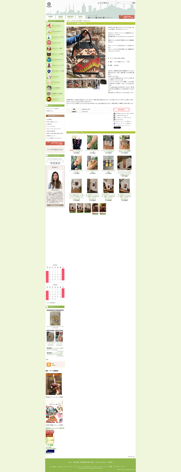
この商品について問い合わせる (123, 117)
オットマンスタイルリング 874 (59, 343)
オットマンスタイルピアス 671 (55, 326)
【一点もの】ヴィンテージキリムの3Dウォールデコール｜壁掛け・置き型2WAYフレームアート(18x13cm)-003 (124, 196)
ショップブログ (70, 17)
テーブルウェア (56, 82)
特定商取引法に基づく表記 (87, 462)
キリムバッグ (86, 20)
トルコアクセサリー (57, 31)
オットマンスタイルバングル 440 (76, 171)
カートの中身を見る (55, 143)
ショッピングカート (126, 17)
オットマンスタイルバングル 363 (50, 343)
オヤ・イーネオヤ (56, 25)
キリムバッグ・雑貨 (57, 48)
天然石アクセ (49, 111)
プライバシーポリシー (101, 462)
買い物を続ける (119, 119)
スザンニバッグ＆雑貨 (57, 54)
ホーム (50, 17)
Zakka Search (49, 453)
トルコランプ (55, 99)
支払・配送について (60, 17)
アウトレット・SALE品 (52, 108)
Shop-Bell (49, 435)
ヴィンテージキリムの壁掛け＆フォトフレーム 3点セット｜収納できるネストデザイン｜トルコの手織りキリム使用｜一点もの (87, 212)
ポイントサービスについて (54, 128)
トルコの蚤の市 (56, 88)
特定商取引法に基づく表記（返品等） (125, 113)
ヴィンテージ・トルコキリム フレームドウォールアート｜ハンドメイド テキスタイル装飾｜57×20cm (124, 172)
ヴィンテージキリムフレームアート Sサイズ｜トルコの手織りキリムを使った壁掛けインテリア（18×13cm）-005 (81, 212)
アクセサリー (50, 451)
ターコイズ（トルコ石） (58, 37)
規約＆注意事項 (51, 131)
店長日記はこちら (55, 205)
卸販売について (51, 135)
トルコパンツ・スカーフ (58, 65)
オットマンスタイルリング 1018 (93, 171)
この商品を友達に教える (121, 115)
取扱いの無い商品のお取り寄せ (55, 133)
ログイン (92, 17)
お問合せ (80, 17)
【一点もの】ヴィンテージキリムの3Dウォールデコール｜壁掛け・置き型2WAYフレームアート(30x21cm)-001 (92, 196)
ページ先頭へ (131, 456)
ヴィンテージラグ (56, 42)
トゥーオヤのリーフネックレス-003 (77, 151)
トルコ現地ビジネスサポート (54, 138)
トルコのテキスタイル (57, 59)
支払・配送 (76, 462)
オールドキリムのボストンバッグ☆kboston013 (108, 151)
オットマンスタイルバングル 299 (92, 151)
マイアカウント (109, 17)
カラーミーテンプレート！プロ (128, 469)
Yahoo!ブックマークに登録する (123, 121)
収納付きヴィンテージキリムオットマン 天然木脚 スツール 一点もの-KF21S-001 (95, 214)
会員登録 (99, 17)
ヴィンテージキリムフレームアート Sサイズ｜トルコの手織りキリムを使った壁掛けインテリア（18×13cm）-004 (73, 212)
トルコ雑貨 (49, 434)
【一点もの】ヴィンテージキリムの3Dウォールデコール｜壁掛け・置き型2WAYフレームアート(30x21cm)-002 (108, 196)
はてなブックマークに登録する (123, 123)
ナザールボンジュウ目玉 (58, 71)
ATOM (53, 365)
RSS (53, 363)
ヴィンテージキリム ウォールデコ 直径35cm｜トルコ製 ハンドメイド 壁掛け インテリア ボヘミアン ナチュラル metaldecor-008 (77, 196)
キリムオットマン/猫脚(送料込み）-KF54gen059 (124, 151)
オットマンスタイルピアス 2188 (108, 171)
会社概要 (49, 119)
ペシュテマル (55, 76)
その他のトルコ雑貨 (57, 93)
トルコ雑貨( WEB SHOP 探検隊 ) (51, 447)
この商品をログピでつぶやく (122, 125)
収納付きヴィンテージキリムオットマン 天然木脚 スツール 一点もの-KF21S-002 (103, 214)
